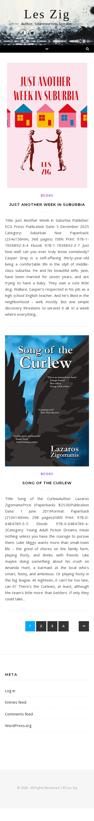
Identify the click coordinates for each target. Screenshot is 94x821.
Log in (10, 690)
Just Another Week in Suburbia (47, 204)
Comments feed (19, 713)
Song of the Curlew (47, 482)
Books (47, 195)
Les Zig (47, 14)
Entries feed (15, 702)
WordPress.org (18, 725)
